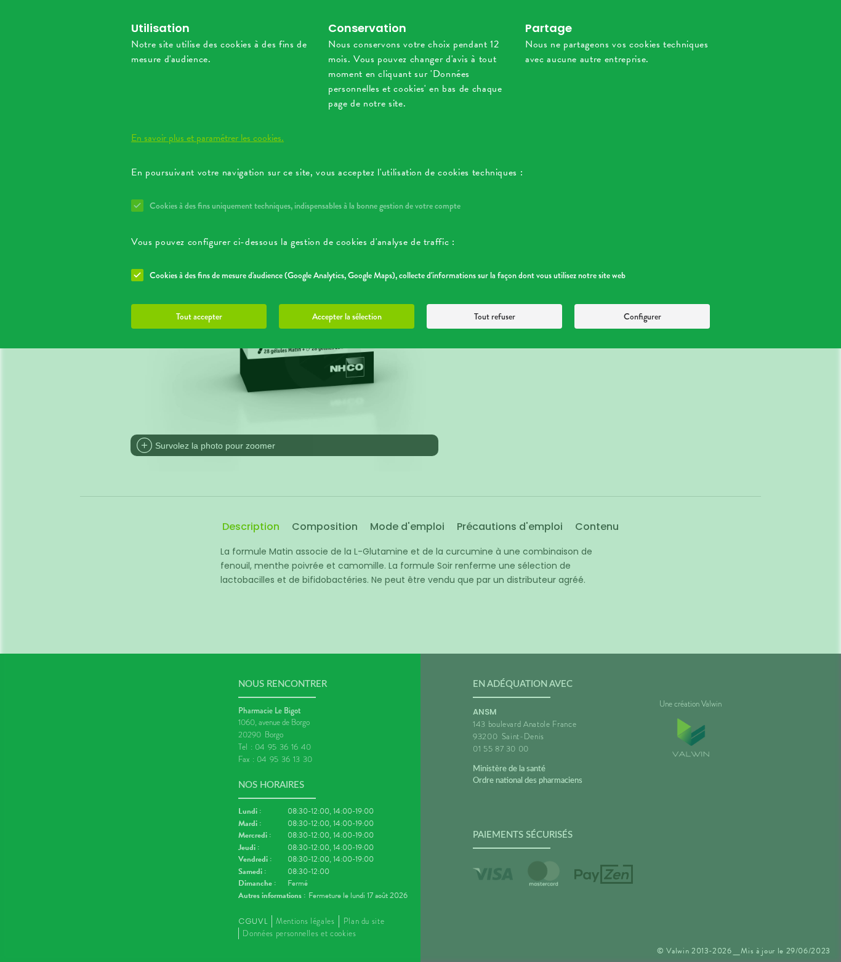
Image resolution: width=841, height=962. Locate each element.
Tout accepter (199, 316)
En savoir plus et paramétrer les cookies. (207, 137)
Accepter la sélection (347, 316)
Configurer (642, 316)
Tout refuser (494, 316)
